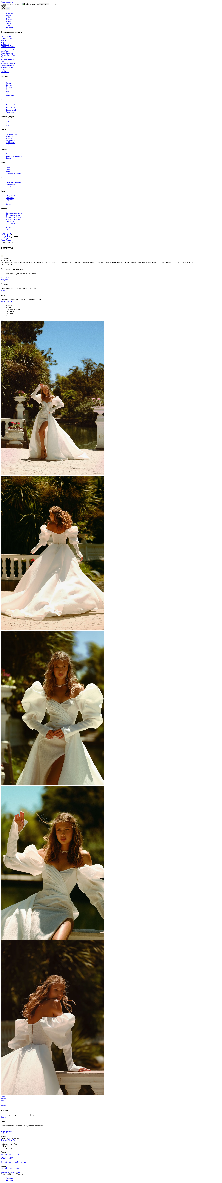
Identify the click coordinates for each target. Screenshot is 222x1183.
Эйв (2, 61)
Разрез (8, 186)
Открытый (10, 198)
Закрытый (10, 200)
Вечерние (9, 27)
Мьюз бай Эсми (7, 53)
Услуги (3, 291)
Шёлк (8, 91)
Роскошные (10, 143)
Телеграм (9, 1178)
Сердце (8, 204)
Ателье (8, 227)
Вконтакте (10, 1180)
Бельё (8, 25)
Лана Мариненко (7, 65)
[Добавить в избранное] (2, 320)
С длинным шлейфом (14, 173)
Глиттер (9, 87)
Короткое (9, 23)
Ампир (8, 15)
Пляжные (9, 136)
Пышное (9, 19)
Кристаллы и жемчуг (14, 156)
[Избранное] (3, 238)
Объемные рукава (13, 215)
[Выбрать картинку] (8, 8)
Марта (3, 43)
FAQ (7, 229)
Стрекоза (4, 57)
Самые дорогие (12, 112)
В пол (8, 171)
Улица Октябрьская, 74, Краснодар (14, 1162)
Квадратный (10, 196)
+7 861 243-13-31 (7, 1158)
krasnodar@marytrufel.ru (10, 1154)
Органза (9, 89)
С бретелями (10, 221)
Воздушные (10, 141)
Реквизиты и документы (10, 1172)
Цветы (8, 158)
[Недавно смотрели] (7, 238)
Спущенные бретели (14, 217)
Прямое (9, 21)
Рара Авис (5, 51)
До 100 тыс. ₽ (11, 110)
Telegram (4, 280)
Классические (11, 134)
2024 (7, 125)
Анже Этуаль (6, 36)
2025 (7, 123)
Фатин (8, 83)
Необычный (10, 95)
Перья (8, 154)
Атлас (8, 81)
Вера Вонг (5, 72)
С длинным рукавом (14, 213)
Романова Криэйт (8, 63)
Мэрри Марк (6, 45)
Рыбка (8, 17)
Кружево (9, 85)
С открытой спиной (13, 182)
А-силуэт (9, 13)
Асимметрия (10, 202)
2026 (7, 121)
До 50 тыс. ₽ (10, 105)
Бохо (7, 145)
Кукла (3, 40)
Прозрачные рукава (13, 219)
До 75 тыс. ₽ (10, 107)
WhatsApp (5, 277)
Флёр (3, 70)
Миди (8, 169)
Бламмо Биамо (6, 38)
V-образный (10, 184)
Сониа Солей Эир (8, 55)
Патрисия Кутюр (7, 49)
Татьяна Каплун (7, 59)
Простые (9, 139)
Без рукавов (10, 223)
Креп (8, 93)
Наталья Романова (8, 47)
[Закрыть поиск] (3, 7)
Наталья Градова (7, 67)
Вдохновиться (6, 302)
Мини (8, 167)
